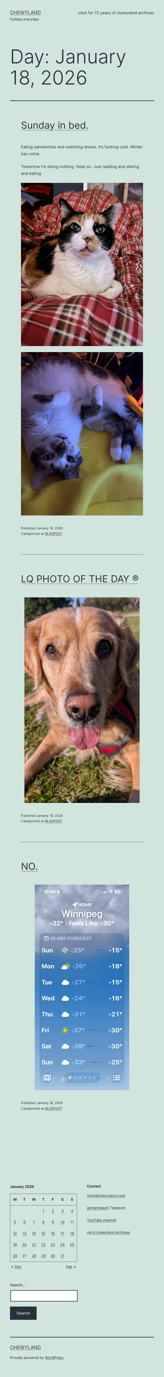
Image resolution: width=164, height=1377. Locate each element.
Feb (69, 1267)
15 (43, 1233)
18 (72, 1233)
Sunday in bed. (55, 125)
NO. (29, 866)
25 (72, 1245)
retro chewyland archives (108, 1232)
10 (62, 1222)
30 (53, 1256)
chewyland (25, 12)
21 (34, 1245)
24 (62, 1245)
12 (15, 1233)
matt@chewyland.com (106, 1196)
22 (43, 1245)
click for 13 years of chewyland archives (116, 12)
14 (34, 1233)
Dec (18, 1267)
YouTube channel (101, 1220)
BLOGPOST (53, 534)
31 (62, 1256)
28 (34, 1256)
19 (15, 1245)
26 (15, 1256)
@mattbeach (98, 1208)
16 (53, 1233)
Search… (17, 1285)
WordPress (54, 1358)
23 (53, 1245)
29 (43, 1256)
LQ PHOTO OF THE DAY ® (80, 579)
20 (24, 1245)
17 (62, 1233)
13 (24, 1233)
